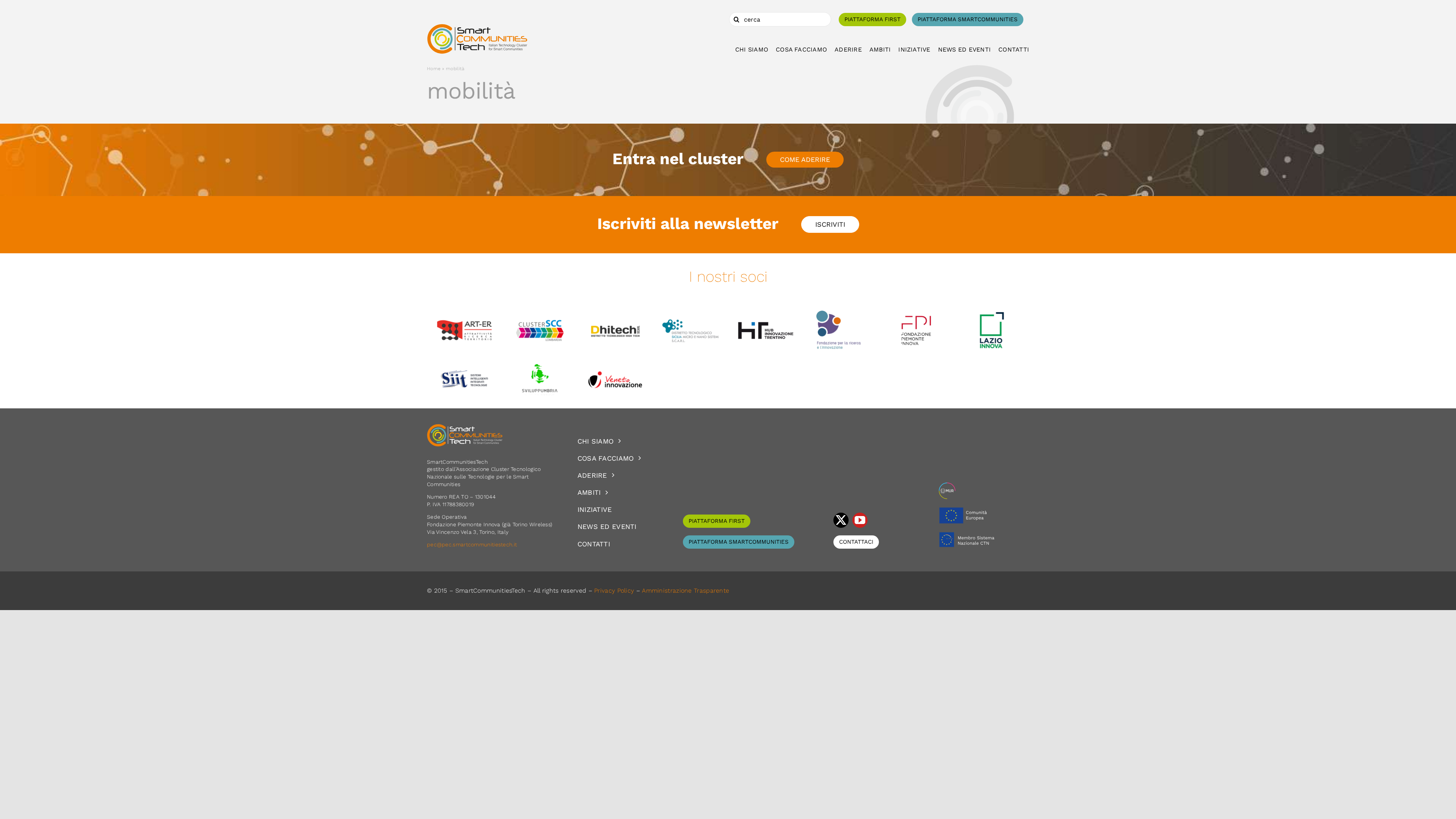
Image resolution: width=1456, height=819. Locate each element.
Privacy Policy (614, 590)
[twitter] (841, 520)
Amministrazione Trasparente (685, 590)
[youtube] (860, 520)
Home (434, 68)
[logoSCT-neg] (465, 427)
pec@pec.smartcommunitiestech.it (473, 544)
